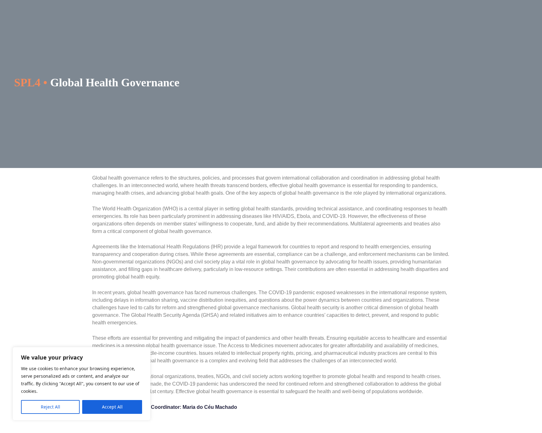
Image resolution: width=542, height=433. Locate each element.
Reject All (50, 407)
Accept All (112, 407)
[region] (82, 383)
